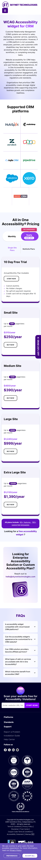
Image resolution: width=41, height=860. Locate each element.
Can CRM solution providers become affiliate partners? (17, 650)
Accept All (30, 856)
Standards (9, 722)
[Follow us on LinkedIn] (13, 750)
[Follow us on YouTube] (17, 750)
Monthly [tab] (12, 236)
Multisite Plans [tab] (29, 249)
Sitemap (28, 834)
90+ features (25, 522)
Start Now (11, 279)
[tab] (29, 236)
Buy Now (10, 345)
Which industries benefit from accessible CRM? (17, 673)
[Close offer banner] (38, 338)
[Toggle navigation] (5, 10)
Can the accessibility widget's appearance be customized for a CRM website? (18, 639)
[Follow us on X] (9, 750)
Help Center (9, 739)
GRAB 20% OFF (38, 348)
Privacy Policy (28, 826)
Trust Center (24, 829)
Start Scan (32, 705)
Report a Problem (12, 732)
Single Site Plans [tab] (12, 249)
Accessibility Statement (15, 834)
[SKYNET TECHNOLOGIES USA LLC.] (19, 5)
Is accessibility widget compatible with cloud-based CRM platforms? (17, 626)
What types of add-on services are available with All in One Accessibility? (18, 661)
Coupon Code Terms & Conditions (20, 832)
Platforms (8, 717)
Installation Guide (12, 735)
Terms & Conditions (14, 826)
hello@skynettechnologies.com (20, 576)
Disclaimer (15, 829)
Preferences (11, 856)
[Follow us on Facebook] (5, 750)
